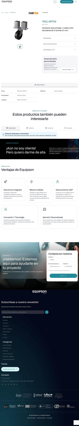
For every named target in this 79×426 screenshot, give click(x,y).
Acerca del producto (50, 44)
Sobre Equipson (6, 331)
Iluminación (5, 350)
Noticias (5, 334)
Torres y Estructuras (8, 353)
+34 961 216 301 (6, 378)
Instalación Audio (7, 348)
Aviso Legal (49, 417)
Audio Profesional (7, 345)
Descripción (47, 38)
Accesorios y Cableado (8, 356)
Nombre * (51, 257)
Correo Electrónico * (53, 263)
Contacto (5, 337)
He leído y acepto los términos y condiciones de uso (60, 270)
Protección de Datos (41, 417)
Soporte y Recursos (7, 328)
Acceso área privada (67, 1)
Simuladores (6, 326)
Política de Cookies (31, 417)
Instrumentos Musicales (8, 359)
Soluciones (5, 323)
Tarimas (6, 12)
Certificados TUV (49, 50)
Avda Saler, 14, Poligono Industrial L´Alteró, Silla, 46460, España (17, 381)
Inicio (2, 12)
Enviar (62, 275)
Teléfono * (66, 263)
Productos (5, 320)
